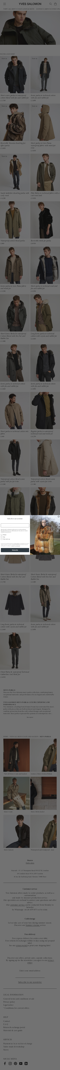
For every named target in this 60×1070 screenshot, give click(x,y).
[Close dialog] (58, 516)
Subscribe (15, 550)
